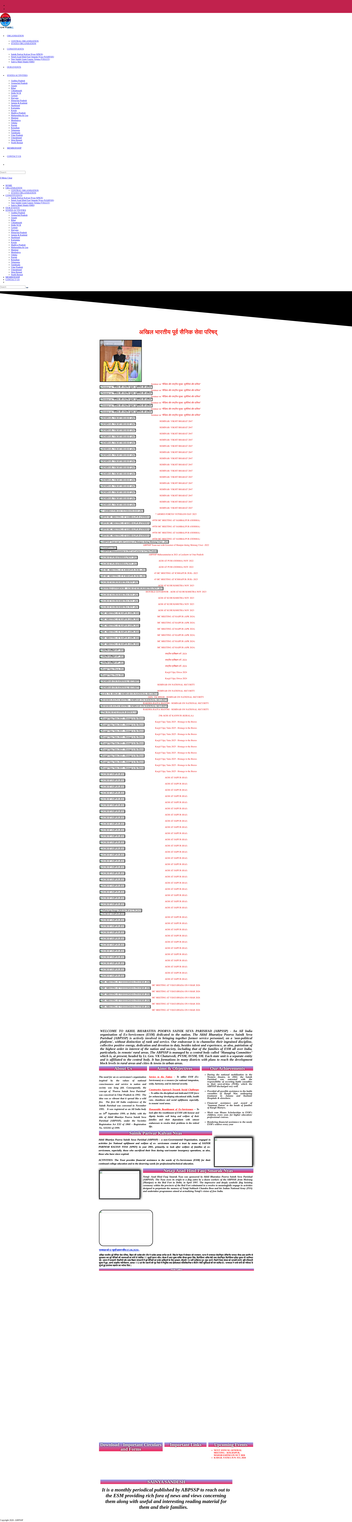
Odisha (14, 255)
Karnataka (15, 240)
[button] (176, 1015)
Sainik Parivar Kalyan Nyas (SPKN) (27, 198)
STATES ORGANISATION (23, 193)
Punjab (14, 257)
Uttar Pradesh (17, 267)
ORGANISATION (14, 188)
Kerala (14, 242)
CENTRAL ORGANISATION (25, 190)
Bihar (13, 220)
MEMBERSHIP (13, 277)
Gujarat (14, 227)
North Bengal (17, 274)
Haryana (14, 230)
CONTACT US (13, 279)
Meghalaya (16, 252)
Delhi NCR (16, 225)
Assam (14, 217)
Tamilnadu (15, 265)
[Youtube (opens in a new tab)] (7, 8)
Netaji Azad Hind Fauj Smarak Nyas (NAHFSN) (32, 200)
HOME (9, 185)
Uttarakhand (16, 270)
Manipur (14, 250)
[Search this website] (12, 172)
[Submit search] (27, 287)
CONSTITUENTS (14, 195)
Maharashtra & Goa (19, 247)
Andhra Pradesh (18, 213)
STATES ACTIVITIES (16, 210)
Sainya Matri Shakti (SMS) (23, 205)
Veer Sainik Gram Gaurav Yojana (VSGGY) (30, 203)
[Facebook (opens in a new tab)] (7, 5)
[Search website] (7, 164)
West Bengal (16, 272)
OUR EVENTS (13, 208)
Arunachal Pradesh (19, 215)
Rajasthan (15, 260)
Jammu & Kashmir (19, 235)
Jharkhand (15, 237)
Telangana (15, 262)
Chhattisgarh (16, 222)
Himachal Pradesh (19, 232)
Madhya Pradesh (18, 245)
